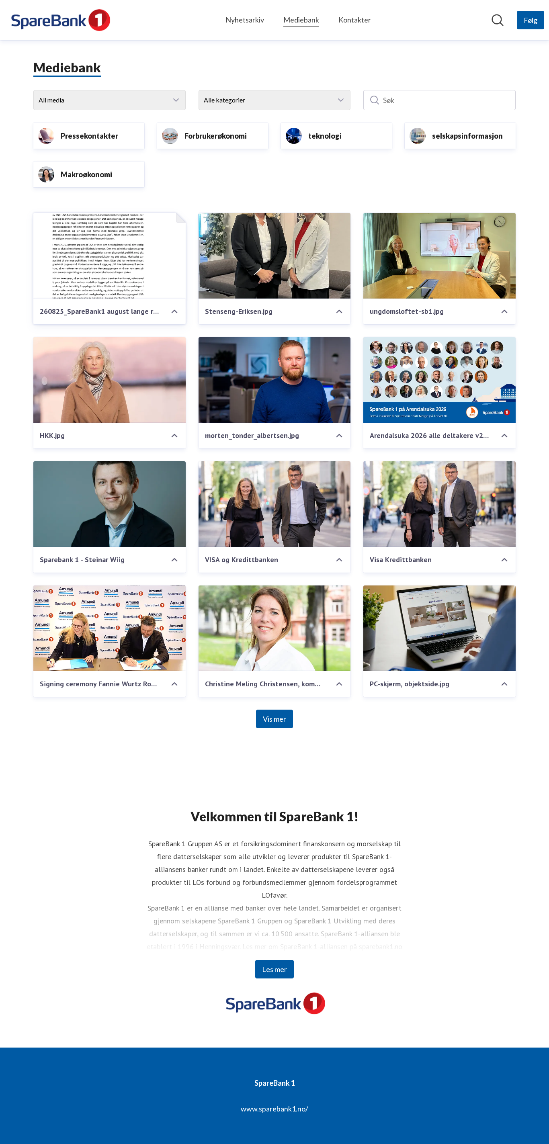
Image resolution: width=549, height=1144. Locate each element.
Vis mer (274, 718)
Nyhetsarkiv (244, 19)
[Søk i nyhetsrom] (497, 20)
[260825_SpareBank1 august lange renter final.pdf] (109, 256)
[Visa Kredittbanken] (439, 504)
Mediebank (301, 19)
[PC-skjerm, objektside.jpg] (439, 628)
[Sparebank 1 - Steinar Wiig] (109, 504)
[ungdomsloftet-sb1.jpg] (439, 256)
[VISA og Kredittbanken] (275, 504)
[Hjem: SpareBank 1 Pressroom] (60, 20)
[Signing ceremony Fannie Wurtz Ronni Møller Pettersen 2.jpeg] (109, 628)
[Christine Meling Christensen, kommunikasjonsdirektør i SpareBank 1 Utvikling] (275, 628)
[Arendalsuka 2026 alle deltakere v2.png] (439, 380)
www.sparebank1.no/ (274, 1108)
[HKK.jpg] (109, 380)
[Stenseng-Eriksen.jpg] (275, 256)
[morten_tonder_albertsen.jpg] (275, 380)
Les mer (274, 969)
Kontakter (354, 19)
